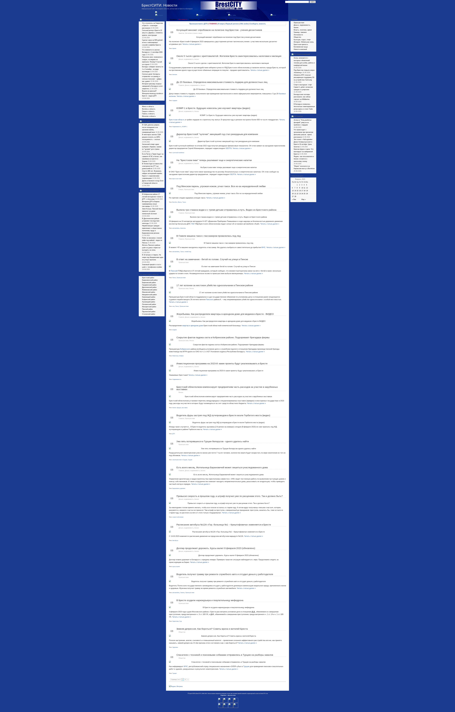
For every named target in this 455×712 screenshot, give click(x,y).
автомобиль (176, 228)
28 (295, 196)
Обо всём (244, 24)
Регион (191, 288)
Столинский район (148, 314)
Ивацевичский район (149, 295)
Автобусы (175, 540)
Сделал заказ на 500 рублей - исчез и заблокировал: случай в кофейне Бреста (152, 42)
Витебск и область (148, 109)
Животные (175, 355)
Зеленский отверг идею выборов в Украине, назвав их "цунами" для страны (151, 146)
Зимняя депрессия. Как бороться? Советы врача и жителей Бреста (212, 629)
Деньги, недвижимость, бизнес (189, 59)
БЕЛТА (229, 148)
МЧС (263, 247)
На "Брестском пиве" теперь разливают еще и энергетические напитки (214, 160)
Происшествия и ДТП (198, 24)
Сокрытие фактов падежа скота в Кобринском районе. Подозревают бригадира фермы (223, 337)
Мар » (303, 199)
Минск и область (148, 106)
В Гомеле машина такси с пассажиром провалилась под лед (208, 236)
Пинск (174, 277)
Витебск (174, 202)
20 (293, 194)
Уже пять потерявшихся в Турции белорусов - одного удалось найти (212, 441)
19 (307, 191)
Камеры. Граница (219, 19)
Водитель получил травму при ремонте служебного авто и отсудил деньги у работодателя (224, 574)
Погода (209, 19)
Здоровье (175, 647)
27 (293, 196)
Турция (190, 459)
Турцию (246, 666)
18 (304, 191)
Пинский (174, 271)
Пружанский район (148, 311)
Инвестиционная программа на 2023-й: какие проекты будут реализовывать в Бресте (222, 363)
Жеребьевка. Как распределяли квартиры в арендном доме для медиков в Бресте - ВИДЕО (225, 314)
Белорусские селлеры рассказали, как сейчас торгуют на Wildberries (302, 97)
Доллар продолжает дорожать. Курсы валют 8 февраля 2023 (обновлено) (215, 548)
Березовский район (149, 282)
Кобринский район (148, 299)
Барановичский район (150, 280)
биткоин (174, 74)
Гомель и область (148, 114)
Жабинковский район (149, 290)
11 (304, 188)
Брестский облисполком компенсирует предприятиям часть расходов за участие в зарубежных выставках (227, 388)
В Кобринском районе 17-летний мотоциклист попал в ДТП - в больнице (152, 196)
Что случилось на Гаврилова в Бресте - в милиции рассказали (152, 25)
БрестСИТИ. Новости (159, 5)
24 (302, 194)
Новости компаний (300, 49)
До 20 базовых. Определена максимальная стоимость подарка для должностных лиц (221, 82)
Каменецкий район (148, 297)
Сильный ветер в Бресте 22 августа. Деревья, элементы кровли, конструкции (152, 32)
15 (297, 191)
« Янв (294, 199)
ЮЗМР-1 (184, 126)
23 (300, 194)
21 (295, 194)
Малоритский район (149, 307)
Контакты (238, 19)
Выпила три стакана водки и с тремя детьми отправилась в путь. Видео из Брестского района (226, 210)
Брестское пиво (177, 178)
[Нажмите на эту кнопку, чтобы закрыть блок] (163, 19)
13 (293, 191)
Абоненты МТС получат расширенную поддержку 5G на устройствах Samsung (304, 77)
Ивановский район (148, 292)
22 (297, 194)
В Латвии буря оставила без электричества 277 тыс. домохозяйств (152, 166)
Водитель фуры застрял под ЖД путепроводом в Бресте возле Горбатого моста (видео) (223, 415)
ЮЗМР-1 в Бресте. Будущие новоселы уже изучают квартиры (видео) (213, 108)
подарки (174, 100)
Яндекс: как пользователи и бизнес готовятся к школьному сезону (304, 159)
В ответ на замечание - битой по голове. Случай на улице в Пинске (212, 259)
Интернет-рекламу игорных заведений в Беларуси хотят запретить (152, 86)
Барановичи (176, 488)
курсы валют (176, 566)
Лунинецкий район (148, 302)
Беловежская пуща (301, 47)
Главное (181, 85)
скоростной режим (177, 517)
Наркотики (175, 621)
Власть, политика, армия (303, 30)
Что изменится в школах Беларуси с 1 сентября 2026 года (152, 52)
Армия (174, 48)
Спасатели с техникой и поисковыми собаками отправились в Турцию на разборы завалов (224, 655)
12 (307, 188)
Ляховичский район (149, 304)
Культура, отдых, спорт (302, 39)
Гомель (182, 592)
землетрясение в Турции (179, 459)
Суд (180, 621)
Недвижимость (176, 126)
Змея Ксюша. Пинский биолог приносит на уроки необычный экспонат (152, 211)
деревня (182, 488)
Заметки (300, 116)
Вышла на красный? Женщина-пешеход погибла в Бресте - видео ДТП (152, 93)
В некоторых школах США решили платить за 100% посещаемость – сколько (151, 137)
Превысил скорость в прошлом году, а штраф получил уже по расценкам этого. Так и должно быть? (229, 496)
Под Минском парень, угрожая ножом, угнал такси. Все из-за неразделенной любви (221, 186)
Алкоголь (183, 228)
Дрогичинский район (149, 287)
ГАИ (192, 224)
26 (307, 194)
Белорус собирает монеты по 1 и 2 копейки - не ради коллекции (152, 69)
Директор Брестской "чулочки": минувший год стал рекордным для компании (217, 134)
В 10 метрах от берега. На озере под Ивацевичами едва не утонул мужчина (152, 257)
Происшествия (189, 189)
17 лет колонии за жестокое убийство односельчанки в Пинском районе (214, 285)
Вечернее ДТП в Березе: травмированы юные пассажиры (151, 204)
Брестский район (148, 278)
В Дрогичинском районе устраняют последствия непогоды (150, 221)
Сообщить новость (258, 24)
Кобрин (181, 355)
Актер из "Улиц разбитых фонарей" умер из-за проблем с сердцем (303, 122)
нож (173, 306)
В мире (147, 121)
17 (302, 191)
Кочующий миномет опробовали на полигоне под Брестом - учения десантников (219, 30)
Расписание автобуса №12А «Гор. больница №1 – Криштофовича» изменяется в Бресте (223, 524)
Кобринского (185, 349)
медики (174, 329)
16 (300, 191)
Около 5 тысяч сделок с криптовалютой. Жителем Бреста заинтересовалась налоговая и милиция (228, 56)
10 (302, 188)
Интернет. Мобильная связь (304, 42)
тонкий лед (187, 251)
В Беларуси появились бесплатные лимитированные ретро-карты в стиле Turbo (304, 106)
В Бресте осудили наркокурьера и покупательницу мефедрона (209, 600)
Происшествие (181, 277)
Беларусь (173, 19)
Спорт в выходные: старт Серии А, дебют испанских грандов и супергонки (303, 87)
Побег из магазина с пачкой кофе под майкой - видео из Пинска (152, 240)
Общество (182, 632)
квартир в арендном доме (192, 326)
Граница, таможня (300, 32)
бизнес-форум (176, 407)
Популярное (149, 19)
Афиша (202, 19)
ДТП (173, 433)
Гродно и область (148, 111)
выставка (184, 407)
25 (304, 194)
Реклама (230, 19)
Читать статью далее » (191, 44)
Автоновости (298, 35)
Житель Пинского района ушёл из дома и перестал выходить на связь (151, 247)
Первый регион (232, 24)
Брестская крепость (301, 44)
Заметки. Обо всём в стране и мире (190, 33)
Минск (180, 202)
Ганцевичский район (149, 285)
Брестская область (152, 190)
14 (295, 191)
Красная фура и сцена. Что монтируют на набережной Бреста (303, 151)
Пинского (210, 299)
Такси (184, 202)
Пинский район (147, 309)
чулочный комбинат (178, 152)
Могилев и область (149, 116)
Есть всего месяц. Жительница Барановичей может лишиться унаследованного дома (222, 467)
